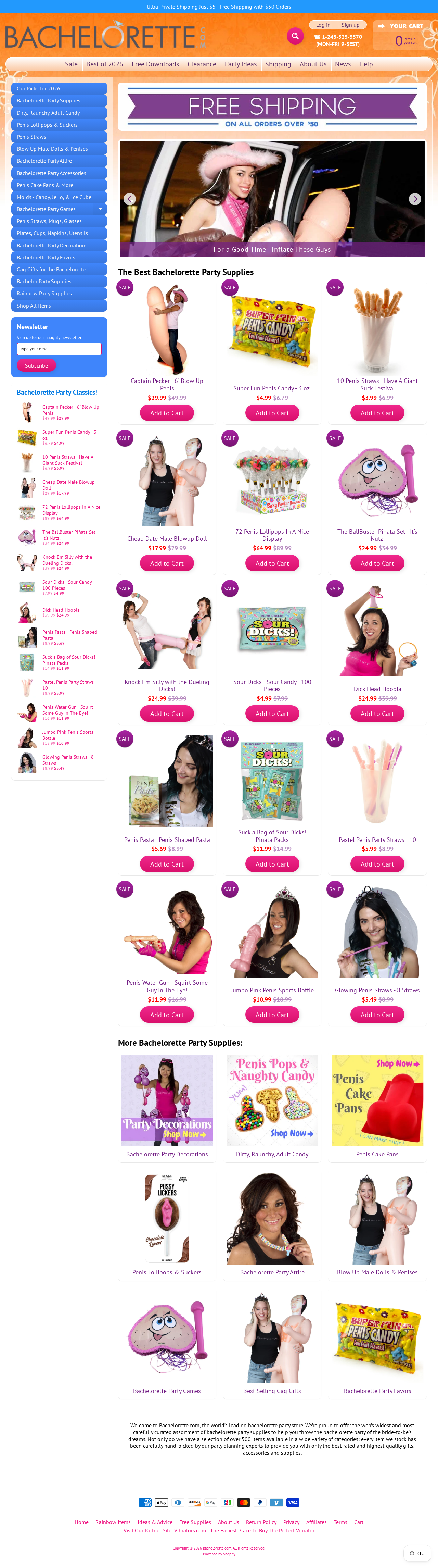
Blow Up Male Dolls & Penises (52, 148)
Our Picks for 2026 (38, 88)
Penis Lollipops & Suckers (47, 124)
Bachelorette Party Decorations (52, 245)
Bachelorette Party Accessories (51, 173)
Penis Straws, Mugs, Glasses (49, 220)
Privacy (291, 1522)
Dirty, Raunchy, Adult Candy (48, 112)
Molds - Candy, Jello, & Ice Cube (54, 197)
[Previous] (130, 199)
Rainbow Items (113, 1522)
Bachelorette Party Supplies (48, 100)
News (343, 64)
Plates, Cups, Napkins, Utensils (52, 232)
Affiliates (316, 1522)
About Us (313, 64)
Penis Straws (31, 136)
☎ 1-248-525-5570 (338, 36)
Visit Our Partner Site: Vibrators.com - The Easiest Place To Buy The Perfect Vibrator (219, 1530)
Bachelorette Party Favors (46, 257)
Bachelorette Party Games (62, 210)
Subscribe (36, 365)
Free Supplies (195, 1522)
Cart (358, 1522)
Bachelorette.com (217, 1548)
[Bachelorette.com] (105, 33)
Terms (340, 1522)
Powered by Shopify (219, 1554)
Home (82, 1522)
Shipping (278, 64)
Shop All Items (34, 305)
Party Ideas (241, 64)
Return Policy (261, 1522)
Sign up (351, 24)
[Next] (415, 199)
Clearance (202, 64)
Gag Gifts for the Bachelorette (51, 269)
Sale (71, 64)
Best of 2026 (104, 64)
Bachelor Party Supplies (44, 281)
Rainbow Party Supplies (44, 293)
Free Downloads (155, 64)
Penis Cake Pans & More (45, 185)
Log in (323, 24)
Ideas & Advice (155, 1522)
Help (366, 64)
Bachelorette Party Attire (44, 160)
